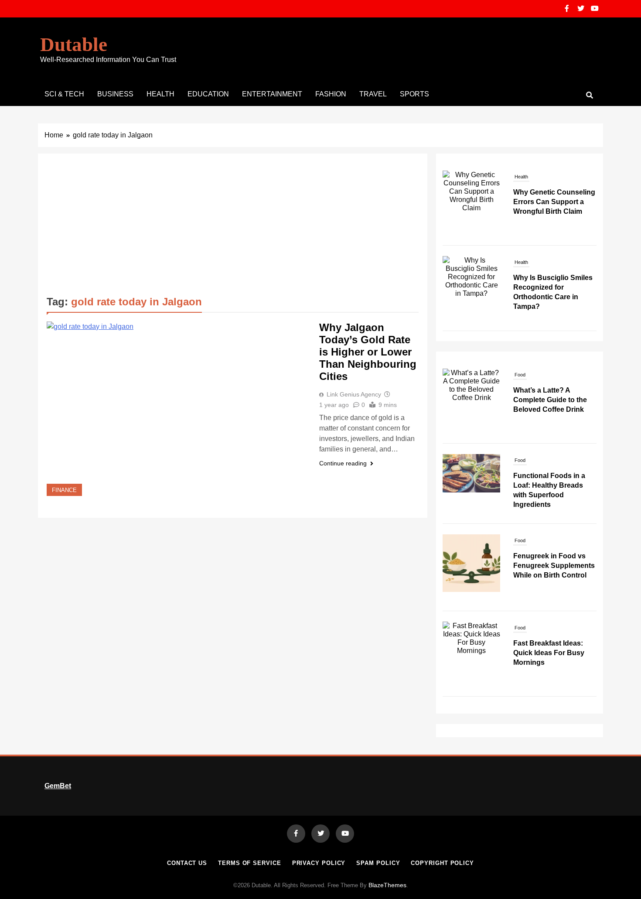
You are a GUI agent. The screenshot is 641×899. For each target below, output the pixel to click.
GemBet (57, 786)
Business (115, 94)
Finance (64, 490)
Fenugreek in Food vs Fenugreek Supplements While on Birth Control (554, 565)
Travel (373, 94)
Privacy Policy (319, 863)
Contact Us (187, 863)
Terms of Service (249, 863)
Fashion (330, 94)
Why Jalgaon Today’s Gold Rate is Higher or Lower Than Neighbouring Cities (367, 351)
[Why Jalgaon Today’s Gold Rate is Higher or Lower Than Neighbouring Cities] (177, 408)
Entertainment (272, 94)
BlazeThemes (387, 885)
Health (160, 94)
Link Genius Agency (354, 394)
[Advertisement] (233, 228)
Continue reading (343, 463)
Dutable (73, 44)
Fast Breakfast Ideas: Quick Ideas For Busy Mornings (548, 652)
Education (208, 94)
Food (520, 374)
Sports (414, 94)
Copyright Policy (442, 863)
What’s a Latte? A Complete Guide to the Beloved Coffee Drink (550, 399)
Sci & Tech (64, 94)
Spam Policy (378, 863)
